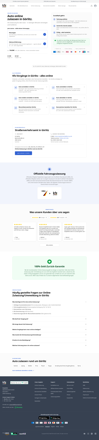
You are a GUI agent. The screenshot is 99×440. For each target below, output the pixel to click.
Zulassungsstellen (55, 396)
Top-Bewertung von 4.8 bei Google (78, 1)
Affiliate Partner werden (57, 388)
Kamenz (16, 366)
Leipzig (23, 366)
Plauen (43, 366)
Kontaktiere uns (55, 385)
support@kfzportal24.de (15, 404)
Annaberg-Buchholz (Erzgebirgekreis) (64, 366)
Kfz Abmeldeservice (23, 6)
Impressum (86, 394)
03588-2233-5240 (64, 138)
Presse (68, 394)
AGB (84, 385)
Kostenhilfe (70, 398)
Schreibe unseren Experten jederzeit (20, 1)
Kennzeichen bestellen (49, 6)
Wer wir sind (70, 385)
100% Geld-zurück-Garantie (49, 1)
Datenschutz (86, 388)
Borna (79, 366)
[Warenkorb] (91, 6)
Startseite (12, 6)
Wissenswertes (72, 6)
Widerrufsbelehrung (88, 391)
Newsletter (37, 401)
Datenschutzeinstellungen (90, 398)
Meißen (30, 366)
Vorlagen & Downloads (40, 398)
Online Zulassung (35, 6)
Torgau (50, 366)
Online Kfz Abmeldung (40, 388)
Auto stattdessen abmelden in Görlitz (22, 370)
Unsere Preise (38, 394)
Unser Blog (70, 388)
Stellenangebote (71, 391)
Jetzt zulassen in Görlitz (23, 153)
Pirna (36, 366)
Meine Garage (62, 6)
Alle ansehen (49, 245)
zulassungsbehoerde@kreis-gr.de (63, 136)
